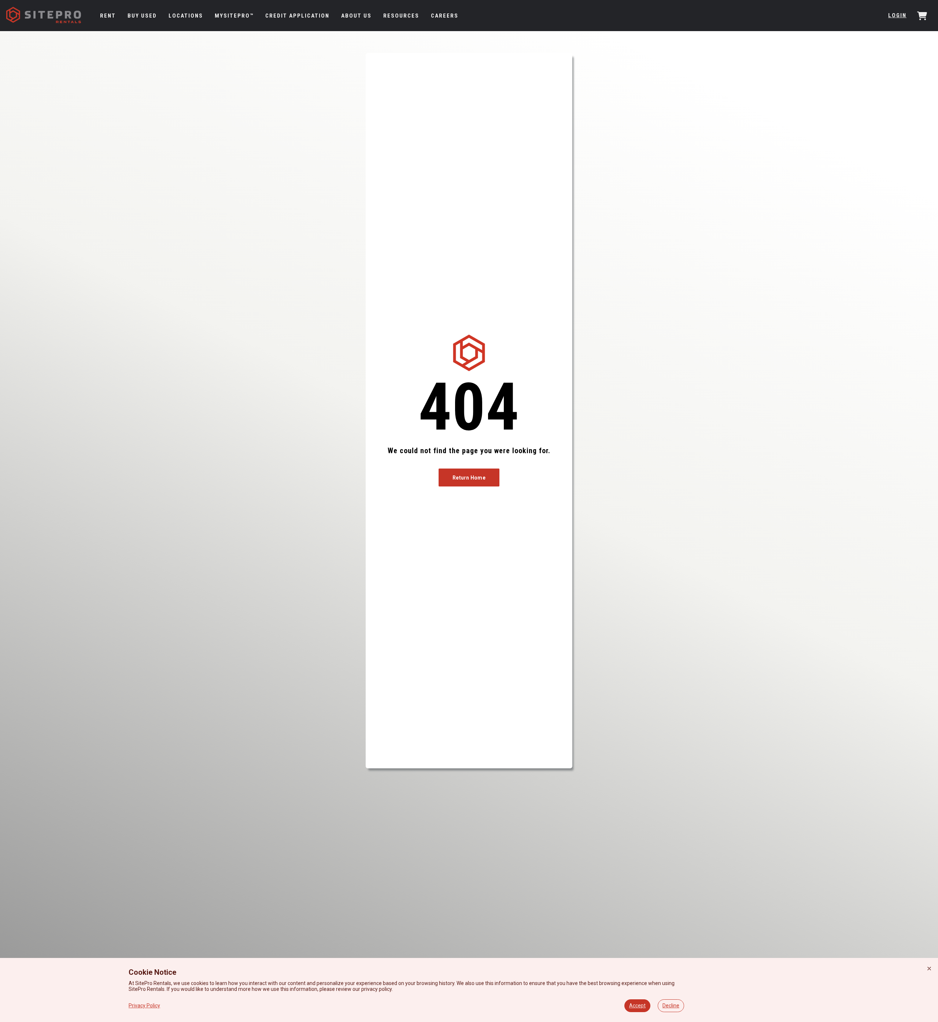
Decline (670, 1005)
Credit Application (297, 15)
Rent (108, 15)
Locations (186, 15)
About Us (356, 15)
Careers (444, 15)
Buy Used (142, 15)
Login (897, 15)
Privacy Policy (144, 1005)
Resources (401, 15)
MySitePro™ (234, 15)
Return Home (469, 478)
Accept (637, 1005)
